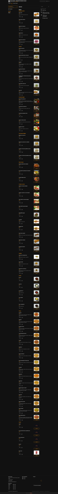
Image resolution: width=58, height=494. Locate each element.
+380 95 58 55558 (45, 15)
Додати (37, 17)
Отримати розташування (38, 485)
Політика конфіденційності (47, 491)
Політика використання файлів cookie (35, 491)
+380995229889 (45, 16)
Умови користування (42, 491)
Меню (12, 3)
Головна (9, 3)
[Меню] (49, 1)
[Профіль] (47, 1)
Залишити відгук (15, 3)
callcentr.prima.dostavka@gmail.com (12, 481)
